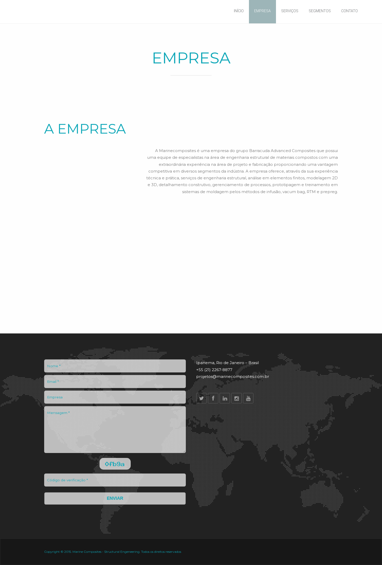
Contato (349, 11)
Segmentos (320, 11)
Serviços (289, 11)
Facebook (213, 398)
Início (239, 11)
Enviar (115, 498)
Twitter (201, 398)
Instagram (236, 398)
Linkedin (225, 398)
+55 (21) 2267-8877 (214, 369)
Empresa (262, 11)
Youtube (248, 398)
